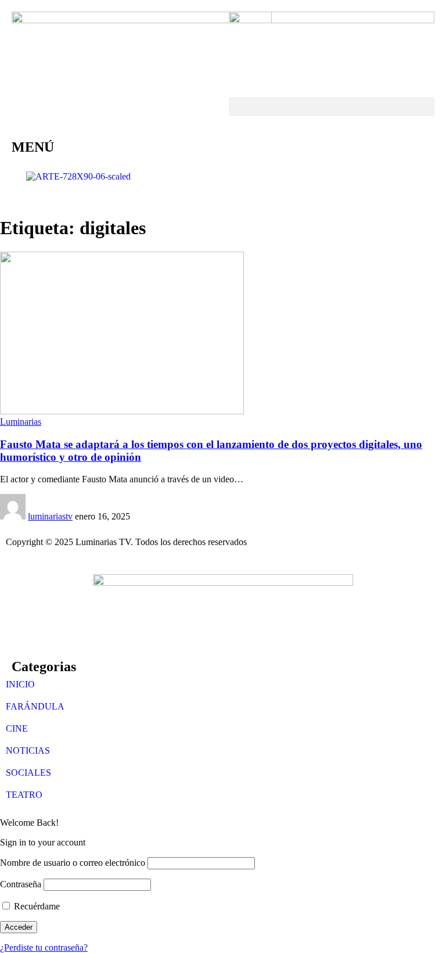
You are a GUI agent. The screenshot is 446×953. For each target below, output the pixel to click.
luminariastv (50, 516)
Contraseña (20, 884)
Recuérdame (36, 906)
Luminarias (20, 422)
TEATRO (24, 795)
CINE (17, 728)
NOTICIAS (28, 750)
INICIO (20, 684)
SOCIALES (28, 773)
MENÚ (33, 147)
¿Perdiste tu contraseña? (44, 947)
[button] (331, 106)
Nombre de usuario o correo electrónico (72, 863)
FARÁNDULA (35, 706)
